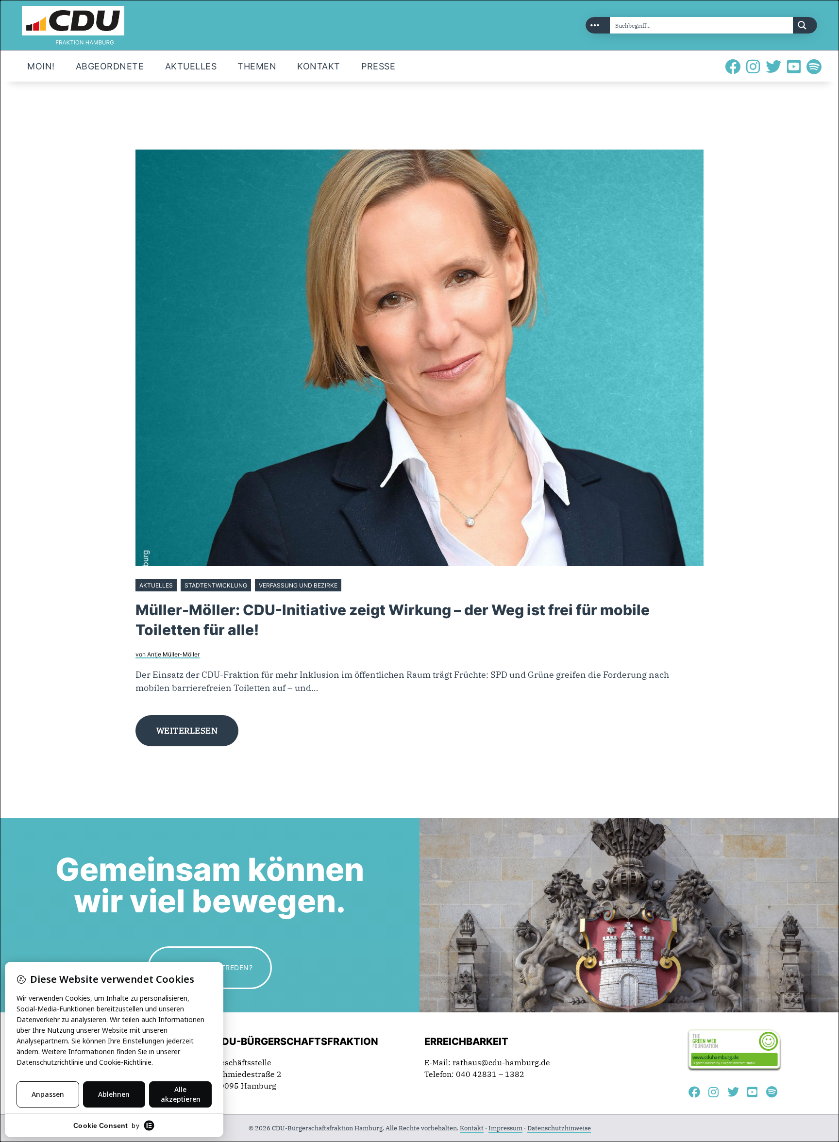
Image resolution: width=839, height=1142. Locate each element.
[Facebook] (732, 66)
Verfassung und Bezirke (298, 585)
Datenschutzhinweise (559, 1128)
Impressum (505, 1128)
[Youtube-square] (794, 66)
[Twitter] (773, 66)
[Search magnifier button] (805, 25)
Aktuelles (156, 585)
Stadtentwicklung (216, 585)
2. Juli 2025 (360, 585)
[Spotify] (814, 66)
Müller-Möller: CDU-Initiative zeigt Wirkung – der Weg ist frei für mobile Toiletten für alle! (392, 619)
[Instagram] (753, 66)
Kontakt (472, 1128)
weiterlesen (187, 730)
